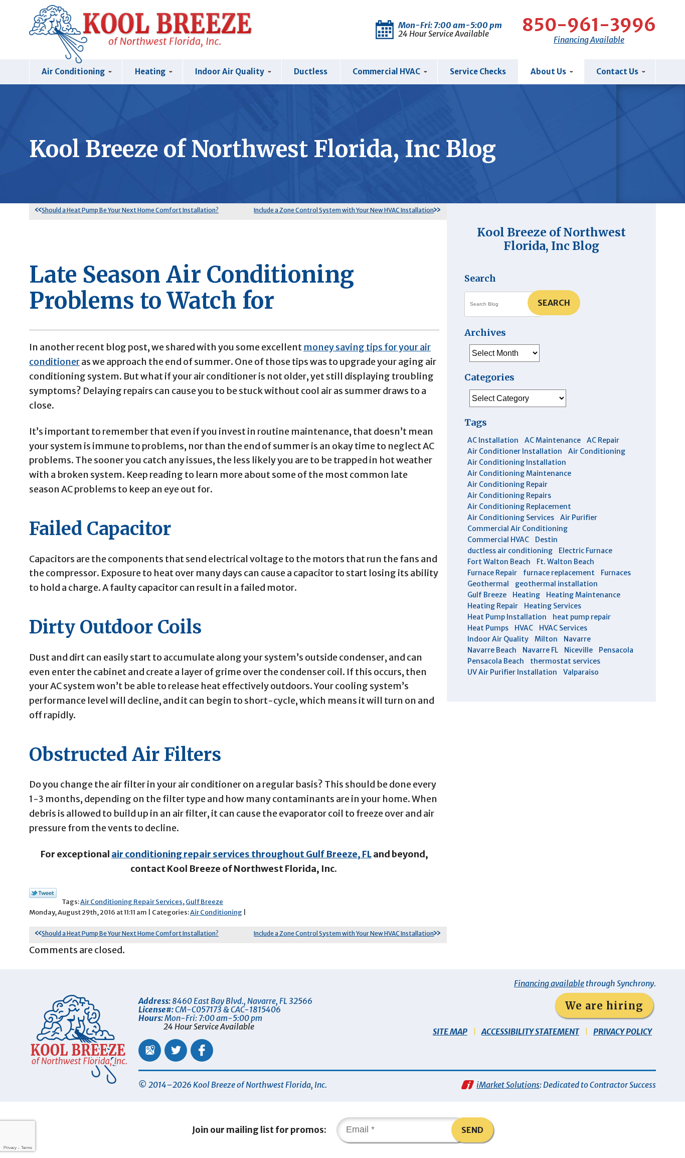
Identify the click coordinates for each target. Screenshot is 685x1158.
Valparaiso (581, 672)
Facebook (202, 1050)
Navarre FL (540, 650)
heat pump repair (582, 616)
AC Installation (493, 440)
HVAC (524, 627)
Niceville (578, 650)
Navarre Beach (492, 650)
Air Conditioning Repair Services (131, 901)
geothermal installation (556, 583)
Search (554, 303)
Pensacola (616, 650)
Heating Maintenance (583, 594)
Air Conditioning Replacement (519, 506)
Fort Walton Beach (499, 561)
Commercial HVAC (498, 539)
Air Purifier (578, 517)
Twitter (175, 1050)
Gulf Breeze (204, 901)
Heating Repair (492, 605)
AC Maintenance (553, 440)
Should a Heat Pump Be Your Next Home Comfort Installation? (130, 210)
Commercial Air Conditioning (517, 528)
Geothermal (488, 583)
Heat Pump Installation (507, 616)
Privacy (10, 1147)
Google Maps (149, 1050)
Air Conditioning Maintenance (519, 473)
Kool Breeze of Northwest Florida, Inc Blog (551, 238)
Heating (526, 594)
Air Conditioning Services (510, 517)
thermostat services (565, 661)
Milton (546, 639)
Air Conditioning (216, 912)
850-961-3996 (589, 25)
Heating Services (552, 605)
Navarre (577, 639)
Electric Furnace (585, 550)
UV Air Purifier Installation (512, 672)
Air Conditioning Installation (516, 462)
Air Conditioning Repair (507, 484)
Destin (546, 539)
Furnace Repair (492, 572)
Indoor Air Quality (498, 639)
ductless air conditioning (510, 550)
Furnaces (616, 572)
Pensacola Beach (495, 661)
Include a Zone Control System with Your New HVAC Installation (344, 210)
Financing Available (589, 40)
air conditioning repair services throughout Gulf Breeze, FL (241, 854)
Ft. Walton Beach (565, 561)
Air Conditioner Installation (514, 451)
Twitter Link (43, 893)
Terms (26, 1147)
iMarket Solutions (508, 1085)
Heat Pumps (487, 627)
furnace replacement (559, 572)
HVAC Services (563, 627)
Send (472, 1130)
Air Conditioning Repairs (509, 495)
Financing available (549, 983)
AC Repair (603, 440)
